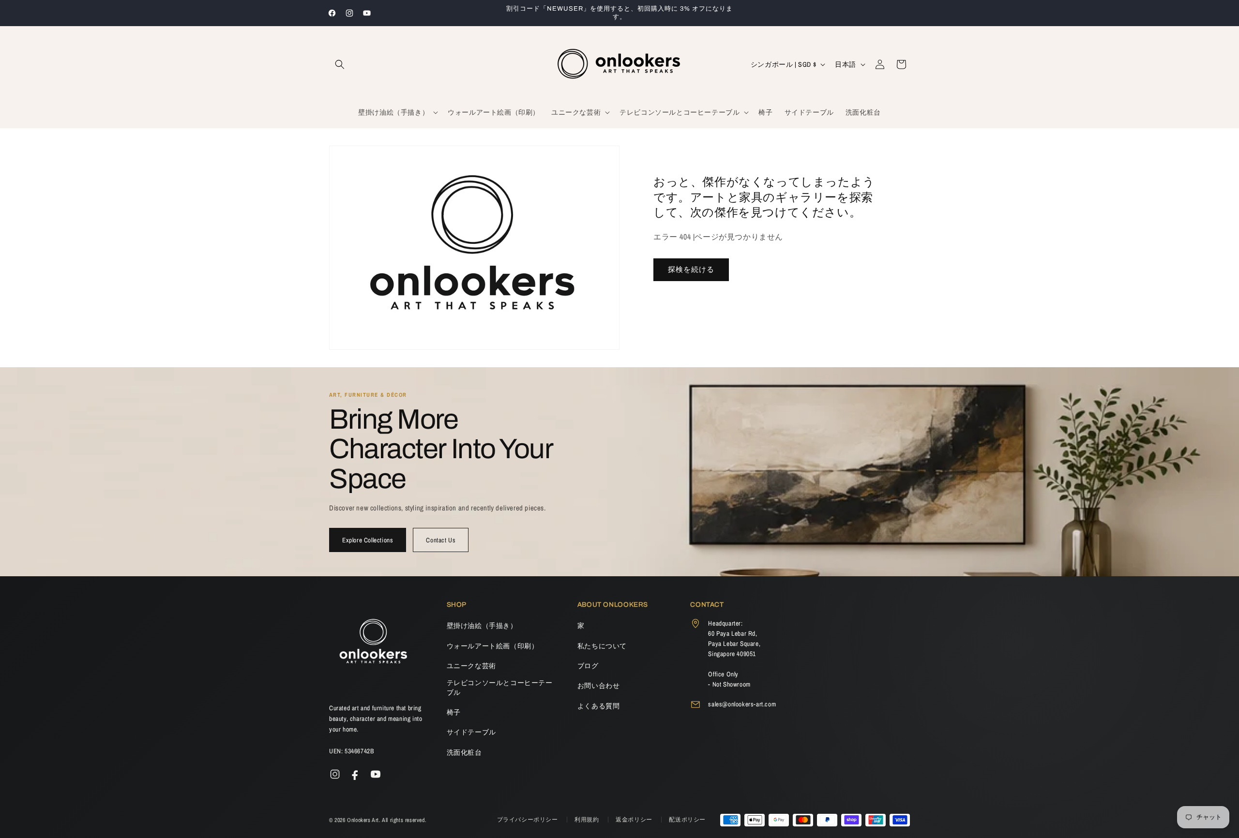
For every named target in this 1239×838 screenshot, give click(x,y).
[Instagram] (335, 774)
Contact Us (440, 540)
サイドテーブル (471, 732)
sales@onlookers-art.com (742, 704)
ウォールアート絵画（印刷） (493, 646)
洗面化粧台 (464, 752)
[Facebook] (355, 774)
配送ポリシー (687, 819)
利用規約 (587, 819)
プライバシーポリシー (528, 819)
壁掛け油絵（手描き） (482, 625)
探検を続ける (691, 269)
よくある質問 (598, 706)
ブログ (588, 665)
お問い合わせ (598, 685)
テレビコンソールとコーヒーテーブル (500, 687)
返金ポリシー (635, 819)
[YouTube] (375, 774)
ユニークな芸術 (471, 665)
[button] (339, 64)
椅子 (454, 712)
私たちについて (602, 646)
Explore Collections (367, 540)
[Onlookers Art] (372, 644)
